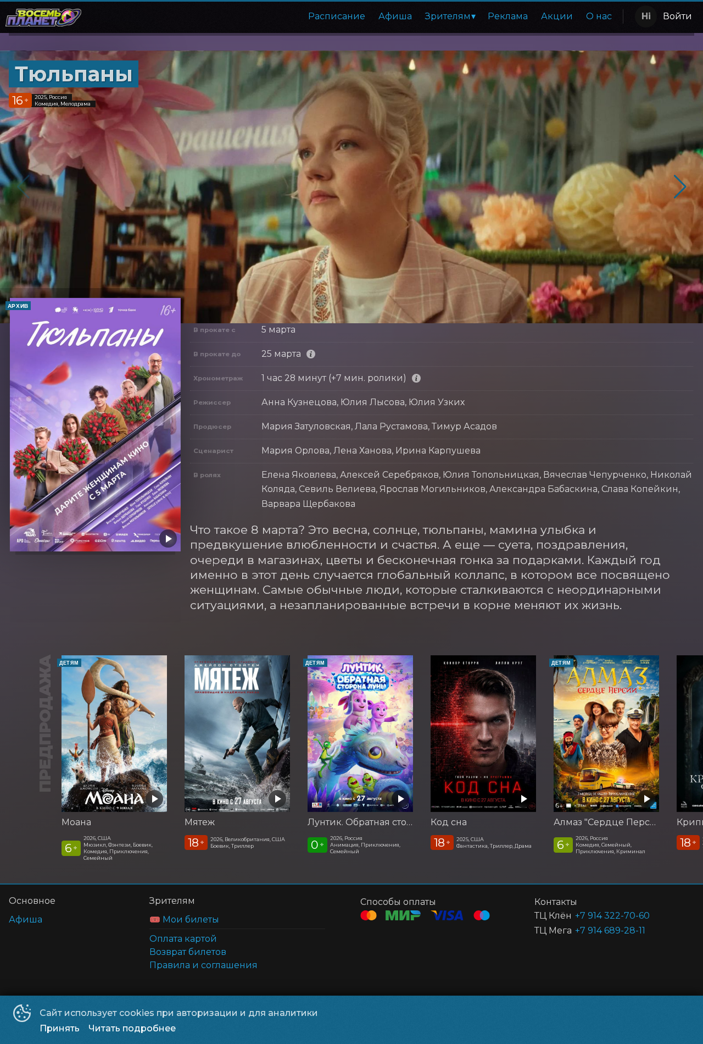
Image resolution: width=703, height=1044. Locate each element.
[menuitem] (337, 16)
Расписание (336, 16)
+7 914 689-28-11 (610, 930)
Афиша (395, 16)
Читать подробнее (132, 1028)
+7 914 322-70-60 (612, 915)
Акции (557, 16)
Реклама (508, 16)
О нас (599, 16)
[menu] (354, 16)
